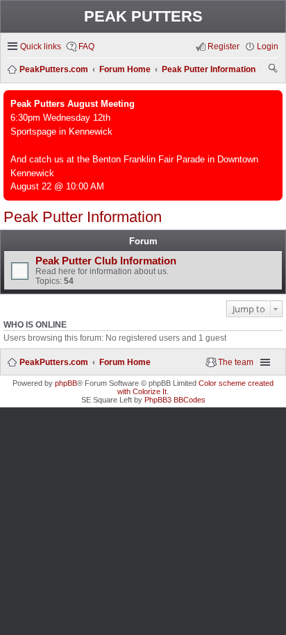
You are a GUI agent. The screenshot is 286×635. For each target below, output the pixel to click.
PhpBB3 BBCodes (174, 400)
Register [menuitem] (223, 46)
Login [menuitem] (267, 46)
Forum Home (125, 362)
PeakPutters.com (53, 362)
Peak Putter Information (82, 217)
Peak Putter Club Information (105, 260)
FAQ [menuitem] (86, 46)
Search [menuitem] (273, 70)
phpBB (66, 383)
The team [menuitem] (235, 362)
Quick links (40, 46)
